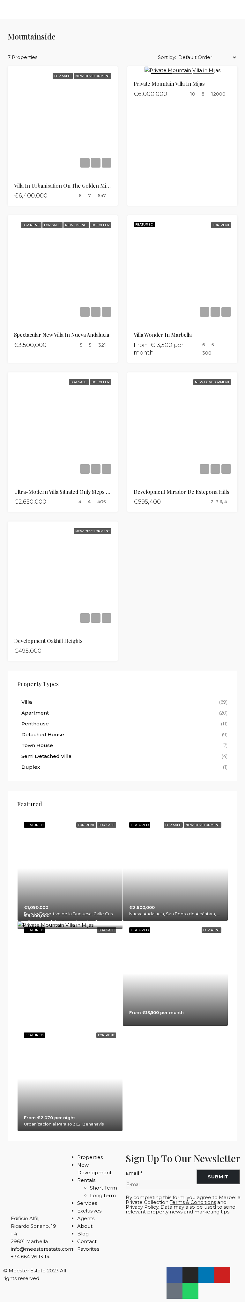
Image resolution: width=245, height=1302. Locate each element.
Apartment (35, 713)
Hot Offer (101, 225)
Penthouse (35, 724)
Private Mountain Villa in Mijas (169, 83)
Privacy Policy (142, 1207)
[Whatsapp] (190, 1291)
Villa (26, 702)
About (85, 1226)
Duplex (30, 767)
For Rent (31, 225)
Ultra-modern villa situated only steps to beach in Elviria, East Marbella (99, 491)
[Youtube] (222, 1275)
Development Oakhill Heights (48, 640)
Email (134, 1173)
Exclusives (89, 1211)
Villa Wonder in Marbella (163, 334)
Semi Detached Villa (46, 756)
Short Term (103, 1188)
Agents (85, 1218)
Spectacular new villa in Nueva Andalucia (61, 334)
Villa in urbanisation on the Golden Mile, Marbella (74, 185)
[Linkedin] (206, 1275)
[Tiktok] (174, 1291)
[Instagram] (190, 1275)
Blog (83, 1234)
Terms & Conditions (193, 1202)
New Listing (76, 225)
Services (87, 1203)
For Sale (62, 76)
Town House (37, 745)
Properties (90, 1157)
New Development (92, 76)
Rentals (86, 1180)
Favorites (88, 1249)
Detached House (42, 734)
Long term (103, 1195)
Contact (87, 1241)
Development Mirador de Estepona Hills (181, 491)
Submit (218, 1177)
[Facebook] (174, 1275)
